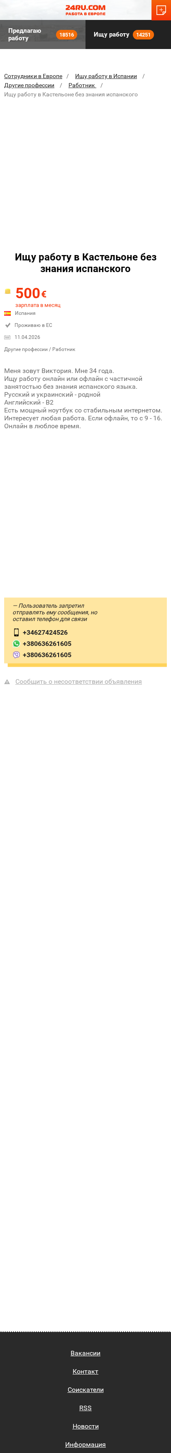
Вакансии (85, 1353)
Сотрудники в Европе (33, 76)
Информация (85, 1444)
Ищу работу (122, 34)
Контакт (85, 1371)
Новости (86, 1426)
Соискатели (86, 1390)
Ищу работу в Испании (106, 76)
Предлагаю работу (41, 34)
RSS (85, 1408)
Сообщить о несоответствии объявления (78, 681)
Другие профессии (29, 85)
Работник (82, 85)
